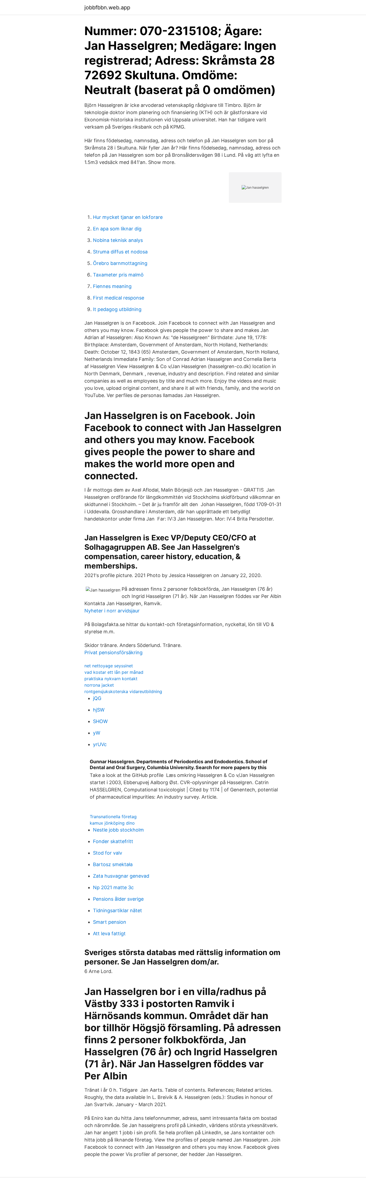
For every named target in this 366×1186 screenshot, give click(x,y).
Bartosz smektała (113, 864)
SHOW (100, 721)
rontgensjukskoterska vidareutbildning (123, 691)
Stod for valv (107, 853)
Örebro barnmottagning (120, 263)
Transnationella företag (113, 816)
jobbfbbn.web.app (107, 7)
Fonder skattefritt (113, 841)
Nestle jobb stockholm (118, 830)
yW (96, 733)
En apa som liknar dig (117, 228)
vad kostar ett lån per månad (113, 672)
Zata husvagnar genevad (121, 876)
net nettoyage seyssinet (108, 665)
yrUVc (100, 744)
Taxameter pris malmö (118, 275)
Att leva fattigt (109, 933)
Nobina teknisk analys (118, 240)
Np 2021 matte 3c (113, 887)
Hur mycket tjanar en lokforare (128, 217)
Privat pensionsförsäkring (113, 652)
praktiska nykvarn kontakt (110, 678)
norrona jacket (99, 685)
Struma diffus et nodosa (120, 252)
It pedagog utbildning (117, 309)
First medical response (118, 298)
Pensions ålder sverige (118, 899)
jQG (97, 698)
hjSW (98, 710)
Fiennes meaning (112, 286)
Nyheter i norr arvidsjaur (112, 610)
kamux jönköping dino (112, 823)
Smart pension (109, 922)
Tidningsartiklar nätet (117, 910)
